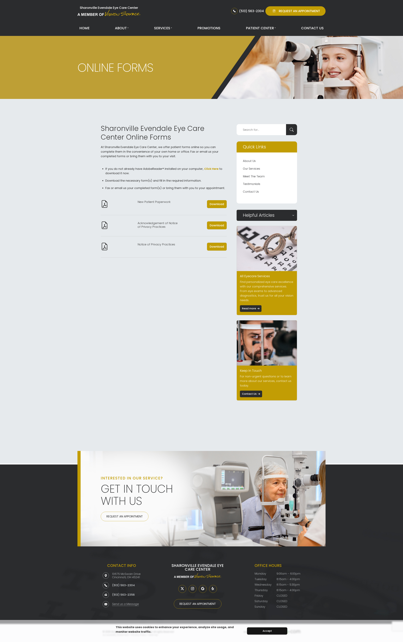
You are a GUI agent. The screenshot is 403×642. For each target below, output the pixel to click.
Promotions (208, 28)
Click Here (211, 169)
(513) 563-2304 (123, 585)
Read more (249, 308)
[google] (203, 589)
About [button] (121, 28)
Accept (267, 631)
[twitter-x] (182, 589)
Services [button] (162, 28)
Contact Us (312, 28)
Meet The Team (254, 176)
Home (84, 28)
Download (217, 204)
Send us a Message (125, 604)
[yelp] (213, 589)
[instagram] (192, 589)
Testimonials (251, 184)
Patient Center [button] (260, 28)
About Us (249, 161)
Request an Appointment (124, 516)
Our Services (251, 169)
